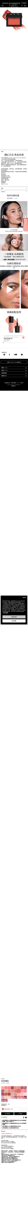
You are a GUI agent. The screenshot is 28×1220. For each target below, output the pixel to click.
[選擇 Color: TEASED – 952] (2, 1094)
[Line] (22, 354)
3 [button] (6, 342)
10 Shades (7, 339)
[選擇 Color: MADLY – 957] (15, 1094)
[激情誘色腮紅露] (14, 324)
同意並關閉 (14, 620)
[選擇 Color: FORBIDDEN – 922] (12, 1090)
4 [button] (7, 342)
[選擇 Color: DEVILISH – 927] (22, 1094)
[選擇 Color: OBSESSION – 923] (19, 1091)
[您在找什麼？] (22, 5)
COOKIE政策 (5, 612)
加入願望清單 (4, 1117)
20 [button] (14, 343)
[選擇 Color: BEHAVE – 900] (18, 1087)
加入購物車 (7, 1113)
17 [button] (23, 342)
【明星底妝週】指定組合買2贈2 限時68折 (14, 3)
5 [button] (8, 342)
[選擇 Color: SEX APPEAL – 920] (5, 1090)
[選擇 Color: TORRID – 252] (15, 1090)
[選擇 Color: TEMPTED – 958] (18, 1094)
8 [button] (12, 342)
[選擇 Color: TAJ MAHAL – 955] (5, 1094)
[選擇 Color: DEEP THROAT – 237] (15, 1087)
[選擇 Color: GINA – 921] (9, 1090)
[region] (14, 610)
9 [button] (13, 342)
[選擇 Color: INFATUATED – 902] (2, 1090)
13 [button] (18, 342)
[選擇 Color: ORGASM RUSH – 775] (12, 1087)
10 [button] (14, 342)
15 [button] (21, 342)
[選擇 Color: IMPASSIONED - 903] (12, 1094)
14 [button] (19, 342)
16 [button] (22, 342)
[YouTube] (15, 354)
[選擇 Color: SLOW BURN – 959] (25, 1094)
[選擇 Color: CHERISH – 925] (5, 1097)
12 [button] (17, 342)
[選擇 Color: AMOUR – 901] (22, 1087)
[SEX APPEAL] (23, 337)
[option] (14, 328)
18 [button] (24, 342)
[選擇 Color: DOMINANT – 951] (25, 1090)
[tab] (14, 367)
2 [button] (4, 342)
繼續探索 (24, 597)
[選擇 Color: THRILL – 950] (22, 1090)
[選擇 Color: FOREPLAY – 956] (9, 1094)
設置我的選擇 (14, 616)
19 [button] (13, 343)
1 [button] (3, 342)
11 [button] (16, 342)
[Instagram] (4, 354)
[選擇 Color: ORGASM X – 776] (9, 1087)
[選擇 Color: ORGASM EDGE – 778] (5, 1087)
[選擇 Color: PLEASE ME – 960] (2, 1097)
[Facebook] (9, 355)
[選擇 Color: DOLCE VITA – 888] (25, 1087)
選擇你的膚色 (10, 198)
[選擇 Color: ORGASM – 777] (2, 1087)
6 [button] (9, 342)
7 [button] (11, 342)
